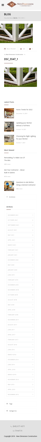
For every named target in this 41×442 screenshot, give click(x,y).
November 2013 (20, 379)
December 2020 (20, 260)
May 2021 (20, 235)
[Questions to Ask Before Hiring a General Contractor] (9, 186)
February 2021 (20, 250)
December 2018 (20, 285)
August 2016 (20, 344)
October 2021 (20, 220)
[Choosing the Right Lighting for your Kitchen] (9, 140)
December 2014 (20, 359)
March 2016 (20, 354)
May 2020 (20, 265)
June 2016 (20, 349)
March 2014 (20, 374)
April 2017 (20, 334)
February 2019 (20, 280)
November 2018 (20, 290)
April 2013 (20, 389)
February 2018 (20, 315)
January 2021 (20, 255)
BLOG (7, 14)
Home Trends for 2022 (24, 110)
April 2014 (20, 369)
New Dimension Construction (14, 54)
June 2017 (20, 330)
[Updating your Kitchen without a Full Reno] (9, 127)
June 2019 (20, 275)
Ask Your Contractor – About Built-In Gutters (14, 171)
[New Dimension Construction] (20, 4)
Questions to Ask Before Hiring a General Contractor (26, 183)
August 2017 (20, 325)
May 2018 (20, 305)
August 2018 (20, 300)
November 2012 (20, 394)
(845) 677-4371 (19, 426)
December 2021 (20, 215)
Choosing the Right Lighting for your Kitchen (26, 137)
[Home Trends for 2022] (9, 113)
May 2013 (20, 384)
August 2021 (20, 230)
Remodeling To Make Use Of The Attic (14, 159)
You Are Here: (8, 18)
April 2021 (20, 240)
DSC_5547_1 (11, 59)
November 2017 (20, 320)
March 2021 (20, 245)
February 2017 (20, 339)
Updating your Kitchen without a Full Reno (24, 124)
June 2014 (20, 364)
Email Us (18, 430)
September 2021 (20, 225)
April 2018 (20, 310)
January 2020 (20, 270)
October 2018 (20, 295)
